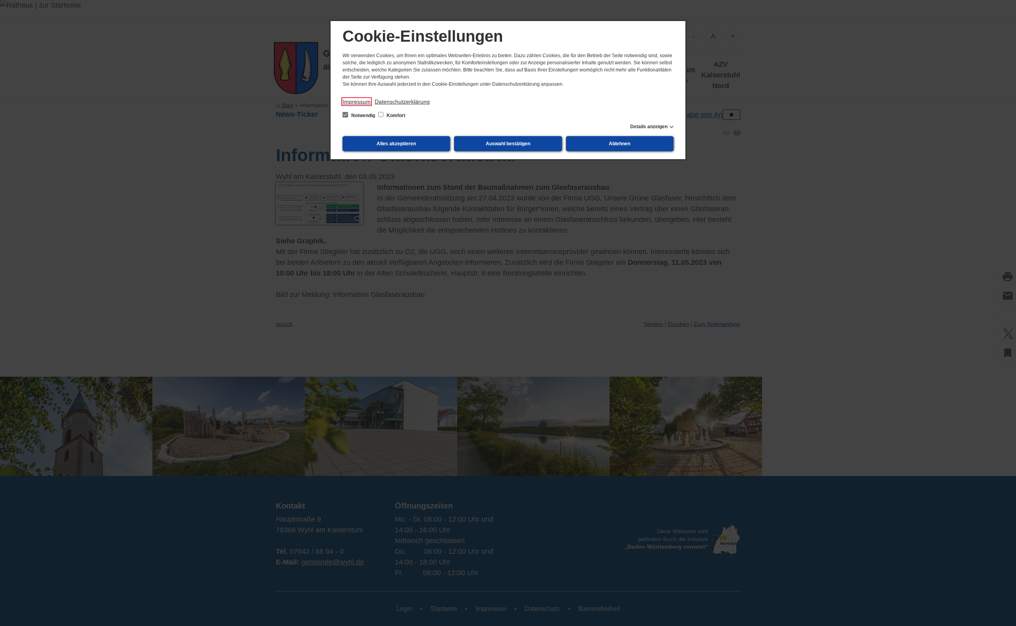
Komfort (395, 115)
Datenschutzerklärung (402, 101)
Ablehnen (619, 143)
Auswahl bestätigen (508, 143)
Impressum (357, 101)
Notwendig (363, 115)
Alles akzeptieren (396, 143)
